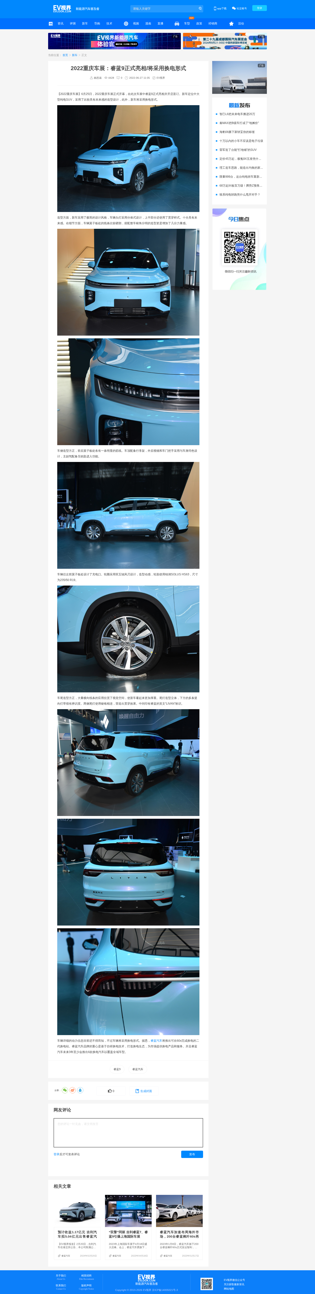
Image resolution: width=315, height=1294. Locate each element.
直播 (160, 23)
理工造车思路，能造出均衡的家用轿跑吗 (245, 167)
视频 (136, 23)
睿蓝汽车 (156, 1040)
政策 (199, 23)
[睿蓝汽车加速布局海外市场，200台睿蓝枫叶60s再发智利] (179, 1211)
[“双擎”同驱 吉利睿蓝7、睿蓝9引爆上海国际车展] (128, 1211)
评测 (73, 23)
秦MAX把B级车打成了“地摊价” (239, 123)
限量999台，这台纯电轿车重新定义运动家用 (248, 176)
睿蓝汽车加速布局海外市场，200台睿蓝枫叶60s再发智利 (179, 1236)
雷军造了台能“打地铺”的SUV (238, 149)
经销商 (213, 23)
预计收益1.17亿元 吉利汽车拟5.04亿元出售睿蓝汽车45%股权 (77, 1236)
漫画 (148, 23)
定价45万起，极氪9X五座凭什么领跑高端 (246, 158)
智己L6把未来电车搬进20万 (237, 114)
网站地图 (229, 1288)
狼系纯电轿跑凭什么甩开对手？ (239, 194)
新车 (85, 23)
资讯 (60, 23)
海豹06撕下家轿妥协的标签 (237, 131)
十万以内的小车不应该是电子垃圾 (241, 140)
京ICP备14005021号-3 (165, 1290)
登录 (259, 8)
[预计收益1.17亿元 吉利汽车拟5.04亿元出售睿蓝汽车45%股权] (77, 1211)
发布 (192, 1154)
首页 (66, 55)
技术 (109, 23)
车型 (187, 23)
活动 (241, 23)
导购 (97, 23)
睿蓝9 (117, 1069)
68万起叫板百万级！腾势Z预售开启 (242, 185)
